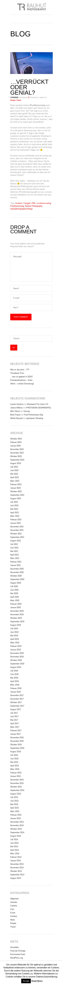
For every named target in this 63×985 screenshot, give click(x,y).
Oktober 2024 (16, 439)
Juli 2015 (14, 797)
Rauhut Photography (33, 206)
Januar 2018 (15, 692)
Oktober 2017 (16, 702)
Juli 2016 (14, 755)
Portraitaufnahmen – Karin (21, 380)
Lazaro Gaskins (17, 404)
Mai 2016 (14, 762)
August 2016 (15, 752)
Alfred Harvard (16, 418)
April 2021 (14, 555)
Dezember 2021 (17, 527)
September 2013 (17, 875)
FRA (33, 203)
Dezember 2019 (17, 611)
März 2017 (14, 727)
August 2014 (15, 836)
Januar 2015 (15, 818)
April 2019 (14, 639)
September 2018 (17, 664)
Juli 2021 (14, 544)
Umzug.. (27, 411)
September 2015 (17, 790)
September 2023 (17, 460)
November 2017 (17, 699)
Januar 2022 (15, 523)
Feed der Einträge (17, 951)
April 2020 (14, 597)
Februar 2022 (15, 519)
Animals (13, 902)
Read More (36, 981)
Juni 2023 (14, 470)
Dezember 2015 (17, 780)
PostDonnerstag (17, 206)
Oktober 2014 (16, 829)
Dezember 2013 (17, 864)
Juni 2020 (14, 590)
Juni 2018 (14, 674)
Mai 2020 (14, 593)
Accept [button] (26, 981)
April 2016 (14, 766)
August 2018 (15, 667)
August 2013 (15, 878)
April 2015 (14, 808)
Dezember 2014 (17, 822)
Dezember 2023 (17, 449)
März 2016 (14, 769)
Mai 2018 (14, 678)
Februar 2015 (15, 815)
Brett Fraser (15, 415)
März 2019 (14, 643)
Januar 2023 (15, 488)
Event (12, 913)
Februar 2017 (15, 730)
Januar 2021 (15, 565)
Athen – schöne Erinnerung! (22, 384)
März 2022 (14, 516)
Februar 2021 (15, 562)
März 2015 (14, 811)
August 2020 (15, 583)
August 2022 (15, 498)
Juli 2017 (14, 713)
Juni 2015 (14, 801)
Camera (13, 906)
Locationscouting (44, 203)
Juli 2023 (14, 467)
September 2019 (17, 621)
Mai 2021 (14, 551)
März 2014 (14, 853)
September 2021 (17, 537)
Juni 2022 (14, 505)
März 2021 (14, 558)
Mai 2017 (14, 720)
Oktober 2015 (16, 787)
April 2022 (14, 512)
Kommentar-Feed (17, 954)
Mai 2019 (14, 636)
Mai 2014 (14, 846)
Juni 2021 (14, 548)
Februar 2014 (15, 857)
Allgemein (14, 899)
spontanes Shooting (34, 418)
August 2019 (15, 625)
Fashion (13, 916)
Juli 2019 (14, 628)
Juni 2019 (14, 632)
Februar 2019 (15, 646)
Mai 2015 (14, 804)
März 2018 (14, 685)
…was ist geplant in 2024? (21, 377)
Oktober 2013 (16, 871)
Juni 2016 (14, 759)
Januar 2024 (15, 446)
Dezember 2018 (17, 653)
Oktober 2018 (16, 660)
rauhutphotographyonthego (21, 209)
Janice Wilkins (16, 408)
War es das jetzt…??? (19, 370)
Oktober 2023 (16, 456)
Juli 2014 (14, 839)
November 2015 (17, 783)
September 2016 (17, 748)
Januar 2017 (15, 734)
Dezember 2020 (17, 569)
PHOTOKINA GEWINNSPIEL (38, 408)
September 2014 (17, 832)
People (13, 100)
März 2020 (14, 600)
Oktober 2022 (16, 491)
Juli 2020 (14, 586)
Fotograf (26, 203)
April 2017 (14, 723)
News (12, 920)
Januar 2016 (15, 776)
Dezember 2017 (17, 695)
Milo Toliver (15, 411)
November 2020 (17, 572)
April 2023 (14, 477)
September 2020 (17, 579)
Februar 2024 (15, 442)
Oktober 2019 (16, 618)
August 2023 (15, 463)
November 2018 (17, 657)
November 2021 (17, 530)
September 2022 (17, 495)
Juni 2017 (14, 716)
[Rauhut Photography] (31, 7)
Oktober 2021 (16, 534)
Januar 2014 (15, 860)
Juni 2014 (14, 843)
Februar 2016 (15, 773)
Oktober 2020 (16, 576)
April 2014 (14, 850)
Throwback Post (17, 373)
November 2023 (17, 453)
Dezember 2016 (17, 737)
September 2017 (17, 706)
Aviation (18, 203)
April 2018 (14, 681)
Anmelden (14, 947)
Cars (12, 909)
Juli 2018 (14, 671)
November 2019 (17, 614)
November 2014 (17, 825)
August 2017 (15, 709)
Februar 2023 (15, 484)
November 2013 (17, 868)
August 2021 (15, 541)
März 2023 (14, 481)
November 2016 (17, 741)
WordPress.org (16, 958)
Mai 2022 (14, 509)
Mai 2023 (14, 474)
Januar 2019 (15, 650)
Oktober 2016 (16, 744)
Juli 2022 (14, 502)
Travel (18, 100)
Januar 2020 (15, 607)
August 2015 (15, 794)
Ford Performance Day (33, 415)
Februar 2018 (15, 688)
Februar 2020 (15, 604)
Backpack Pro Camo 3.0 (37, 404)
